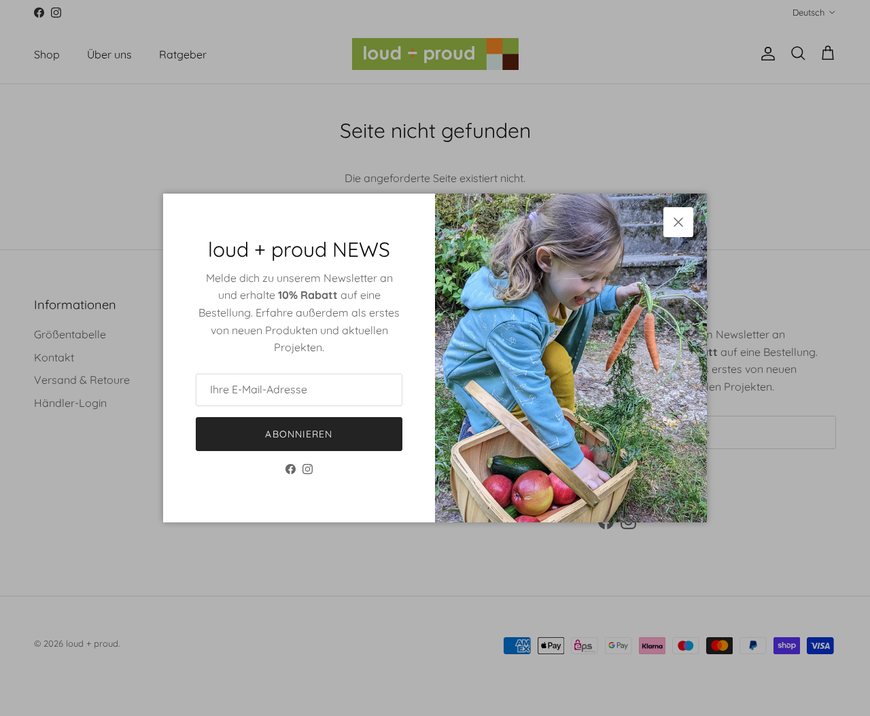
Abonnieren (298, 434)
